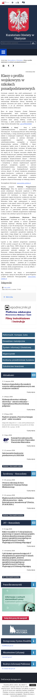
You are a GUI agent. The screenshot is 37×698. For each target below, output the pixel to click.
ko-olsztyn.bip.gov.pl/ (8, 668)
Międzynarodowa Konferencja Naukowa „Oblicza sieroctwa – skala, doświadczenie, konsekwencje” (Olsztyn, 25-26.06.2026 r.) (18, 501)
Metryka (9, 297)
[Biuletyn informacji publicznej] (5, 2)
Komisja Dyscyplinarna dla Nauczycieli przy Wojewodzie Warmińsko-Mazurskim (23, 440)
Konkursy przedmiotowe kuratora (18, 360)
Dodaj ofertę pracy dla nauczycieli (15, 618)
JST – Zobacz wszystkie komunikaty (11, 577)
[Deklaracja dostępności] (23, 2)
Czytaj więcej (31, 392)
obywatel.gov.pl (7, 657)
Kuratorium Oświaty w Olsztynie (20, 36)
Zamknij (33, 685)
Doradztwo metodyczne (14, 341)
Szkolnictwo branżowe (13, 366)
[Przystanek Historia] (18, 634)
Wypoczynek (9, 354)
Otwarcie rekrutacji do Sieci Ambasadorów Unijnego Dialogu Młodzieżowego (15, 485)
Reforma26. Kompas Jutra (15, 335)
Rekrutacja (19, 60)
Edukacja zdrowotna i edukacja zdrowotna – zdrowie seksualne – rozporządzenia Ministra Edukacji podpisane (15, 402)
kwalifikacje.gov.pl (7, 645)
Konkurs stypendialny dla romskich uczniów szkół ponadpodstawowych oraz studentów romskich (18, 386)
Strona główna (11, 60)
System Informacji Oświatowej (17, 347)
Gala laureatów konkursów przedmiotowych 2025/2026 (13, 454)
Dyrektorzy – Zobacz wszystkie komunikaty (13, 515)
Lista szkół (7, 287)
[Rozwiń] (3, 52)
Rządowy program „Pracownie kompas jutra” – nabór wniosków (17, 418)
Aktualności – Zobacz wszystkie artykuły (12, 466)
